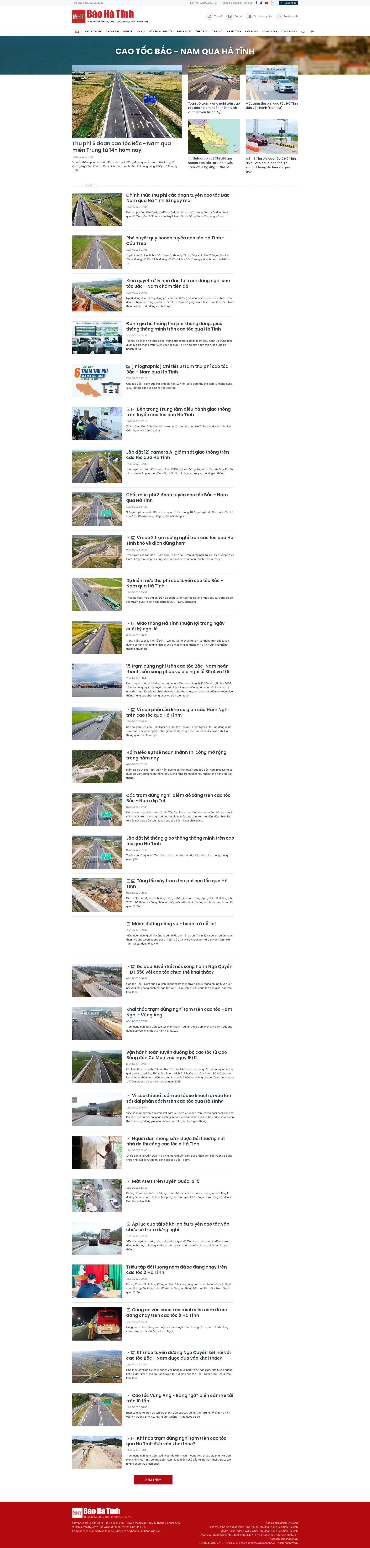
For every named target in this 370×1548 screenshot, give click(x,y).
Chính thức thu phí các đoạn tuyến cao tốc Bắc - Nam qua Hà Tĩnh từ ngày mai (179, 198)
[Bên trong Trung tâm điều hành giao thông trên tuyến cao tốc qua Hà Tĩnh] (97, 423)
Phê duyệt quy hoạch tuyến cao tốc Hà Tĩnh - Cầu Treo (175, 240)
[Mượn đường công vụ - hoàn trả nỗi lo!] (97, 938)
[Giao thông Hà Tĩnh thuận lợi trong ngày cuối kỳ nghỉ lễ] (97, 637)
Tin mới (218, 16)
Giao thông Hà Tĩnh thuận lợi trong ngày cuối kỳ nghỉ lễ (175, 626)
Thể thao (201, 31)
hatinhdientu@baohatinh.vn (279, 1534)
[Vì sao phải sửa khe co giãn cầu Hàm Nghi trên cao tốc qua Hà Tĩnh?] (97, 723)
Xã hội (140, 31)
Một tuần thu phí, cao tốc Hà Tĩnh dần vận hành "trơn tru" (272, 106)
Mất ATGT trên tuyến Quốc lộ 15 (165, 1181)
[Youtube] (266, 3)
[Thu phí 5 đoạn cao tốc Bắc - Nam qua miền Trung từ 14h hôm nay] (127, 101)
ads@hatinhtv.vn (288, 1542)
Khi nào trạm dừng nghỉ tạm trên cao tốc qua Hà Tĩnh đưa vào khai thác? (176, 1441)
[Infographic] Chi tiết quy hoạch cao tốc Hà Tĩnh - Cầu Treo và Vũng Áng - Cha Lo (210, 162)
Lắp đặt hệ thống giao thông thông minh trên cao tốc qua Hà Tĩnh (180, 841)
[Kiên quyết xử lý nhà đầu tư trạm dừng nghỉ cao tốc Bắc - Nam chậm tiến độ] (97, 294)
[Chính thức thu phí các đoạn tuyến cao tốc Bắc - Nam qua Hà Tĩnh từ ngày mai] (97, 209)
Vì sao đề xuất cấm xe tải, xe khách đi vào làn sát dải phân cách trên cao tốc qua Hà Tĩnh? (178, 1098)
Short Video (93, 31)
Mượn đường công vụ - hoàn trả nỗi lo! (173, 924)
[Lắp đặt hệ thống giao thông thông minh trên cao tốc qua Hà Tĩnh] (97, 852)
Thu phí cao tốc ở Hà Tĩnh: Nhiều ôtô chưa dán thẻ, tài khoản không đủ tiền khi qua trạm (271, 165)
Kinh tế (128, 31)
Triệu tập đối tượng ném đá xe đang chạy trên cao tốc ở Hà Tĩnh (176, 1269)
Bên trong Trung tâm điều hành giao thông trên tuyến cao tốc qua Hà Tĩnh (178, 412)
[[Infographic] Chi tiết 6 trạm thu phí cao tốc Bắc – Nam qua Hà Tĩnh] (97, 380)
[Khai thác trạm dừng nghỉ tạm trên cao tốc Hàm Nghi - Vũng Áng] (97, 1023)
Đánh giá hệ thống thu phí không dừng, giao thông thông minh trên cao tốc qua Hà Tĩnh (174, 326)
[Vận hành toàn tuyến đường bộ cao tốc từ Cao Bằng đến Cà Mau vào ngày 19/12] (97, 1066)
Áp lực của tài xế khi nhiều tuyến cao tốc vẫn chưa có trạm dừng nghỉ (177, 1227)
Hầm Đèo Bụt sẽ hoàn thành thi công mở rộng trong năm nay (176, 755)
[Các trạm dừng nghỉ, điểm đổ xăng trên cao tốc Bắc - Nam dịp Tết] (97, 809)
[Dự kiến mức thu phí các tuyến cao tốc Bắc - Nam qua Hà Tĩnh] (97, 594)
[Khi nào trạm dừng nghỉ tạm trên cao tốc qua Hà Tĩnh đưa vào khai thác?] (97, 1452)
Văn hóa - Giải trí (161, 31)
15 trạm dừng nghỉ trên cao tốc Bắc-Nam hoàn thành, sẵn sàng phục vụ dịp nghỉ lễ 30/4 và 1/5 (177, 669)
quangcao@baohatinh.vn (261, 1542)
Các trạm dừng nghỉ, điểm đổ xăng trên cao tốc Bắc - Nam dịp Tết (178, 798)
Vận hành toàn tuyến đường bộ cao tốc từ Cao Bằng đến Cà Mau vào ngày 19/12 (176, 1055)
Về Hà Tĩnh (234, 31)
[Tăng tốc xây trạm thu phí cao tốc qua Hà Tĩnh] (97, 895)
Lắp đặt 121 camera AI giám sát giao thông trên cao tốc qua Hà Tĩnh (177, 455)
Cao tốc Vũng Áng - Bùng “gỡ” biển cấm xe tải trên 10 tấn (179, 1398)
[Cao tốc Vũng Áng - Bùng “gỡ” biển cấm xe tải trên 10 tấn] (97, 1409)
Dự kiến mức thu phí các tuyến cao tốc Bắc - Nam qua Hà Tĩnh (174, 583)
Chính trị (112, 31)
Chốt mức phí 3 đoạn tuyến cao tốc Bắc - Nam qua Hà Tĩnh (177, 497)
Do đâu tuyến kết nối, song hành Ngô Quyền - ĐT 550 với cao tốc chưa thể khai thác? (179, 969)
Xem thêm (153, 1480)
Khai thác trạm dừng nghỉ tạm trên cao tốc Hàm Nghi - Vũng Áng (179, 1012)
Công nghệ (269, 31)
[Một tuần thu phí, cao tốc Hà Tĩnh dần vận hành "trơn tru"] (272, 82)
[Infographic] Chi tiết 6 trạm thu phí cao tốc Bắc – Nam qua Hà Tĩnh (177, 369)
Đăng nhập (290, 2)
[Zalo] (272, 2)
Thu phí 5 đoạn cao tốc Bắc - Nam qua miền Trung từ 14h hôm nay (121, 147)
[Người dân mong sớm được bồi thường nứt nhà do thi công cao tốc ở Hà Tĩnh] (97, 1152)
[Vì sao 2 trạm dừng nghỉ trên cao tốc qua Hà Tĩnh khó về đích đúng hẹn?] (97, 551)
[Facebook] (256, 3)
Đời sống (251, 31)
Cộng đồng (289, 31)
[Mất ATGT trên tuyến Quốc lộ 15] (97, 1195)
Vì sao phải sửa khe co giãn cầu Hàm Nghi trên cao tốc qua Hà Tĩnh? (177, 712)
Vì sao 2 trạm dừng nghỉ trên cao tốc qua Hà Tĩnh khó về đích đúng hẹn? (179, 540)
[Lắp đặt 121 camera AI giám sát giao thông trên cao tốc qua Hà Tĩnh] (97, 466)
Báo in (238, 16)
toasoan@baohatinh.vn (284, 1538)
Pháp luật (184, 31)
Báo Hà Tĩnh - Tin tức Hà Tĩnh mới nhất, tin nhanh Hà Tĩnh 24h (111, 16)
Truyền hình (291, 16)
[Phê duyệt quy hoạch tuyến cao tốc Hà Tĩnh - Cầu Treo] (97, 252)
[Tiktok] (261, 2)
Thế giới (217, 31)
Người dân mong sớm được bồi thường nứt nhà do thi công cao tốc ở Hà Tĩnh (175, 1141)
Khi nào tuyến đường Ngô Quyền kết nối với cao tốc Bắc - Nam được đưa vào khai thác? (178, 1355)
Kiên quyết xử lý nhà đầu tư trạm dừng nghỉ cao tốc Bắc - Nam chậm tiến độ (178, 283)
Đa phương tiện (263, 16)
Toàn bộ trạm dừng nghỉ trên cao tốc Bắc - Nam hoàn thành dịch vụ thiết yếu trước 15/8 (214, 108)
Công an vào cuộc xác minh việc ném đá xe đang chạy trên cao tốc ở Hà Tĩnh (176, 1312)
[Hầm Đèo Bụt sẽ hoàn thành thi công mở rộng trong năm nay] (97, 766)
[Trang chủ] (76, 31)
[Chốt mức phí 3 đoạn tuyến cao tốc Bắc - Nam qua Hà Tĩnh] (97, 509)
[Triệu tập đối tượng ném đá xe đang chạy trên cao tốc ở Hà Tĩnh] (97, 1281)
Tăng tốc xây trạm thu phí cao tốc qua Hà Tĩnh (177, 883)
